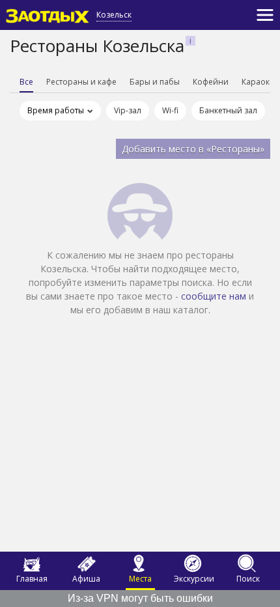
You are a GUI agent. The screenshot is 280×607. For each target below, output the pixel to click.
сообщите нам (213, 296)
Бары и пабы (155, 81)
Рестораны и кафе (81, 81)
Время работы (55, 110)
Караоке (258, 81)
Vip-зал (127, 110)
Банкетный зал (228, 110)
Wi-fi (170, 110)
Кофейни (211, 81)
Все (26, 81)
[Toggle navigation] (265, 15)
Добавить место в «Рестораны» (193, 149)
